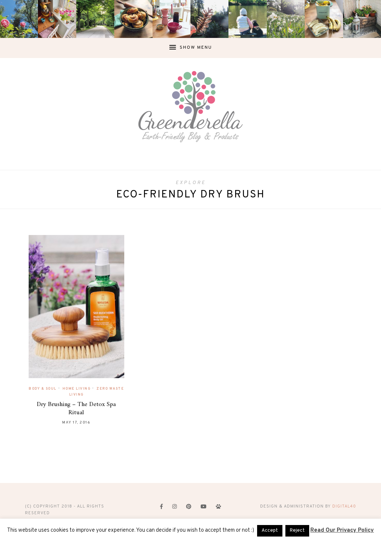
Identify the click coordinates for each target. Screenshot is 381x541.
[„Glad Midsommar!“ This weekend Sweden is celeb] (57, 19)
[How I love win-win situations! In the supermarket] (324, 19)
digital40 (344, 506)
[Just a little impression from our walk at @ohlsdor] (19, 19)
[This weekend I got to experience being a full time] (247, 19)
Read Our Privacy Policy (342, 530)
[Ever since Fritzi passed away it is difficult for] (286, 19)
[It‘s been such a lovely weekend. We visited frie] (133, 19)
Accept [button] (270, 531)
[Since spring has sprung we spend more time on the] (362, 19)
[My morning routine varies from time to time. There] (171, 19)
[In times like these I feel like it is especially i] (209, 19)
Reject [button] (297, 531)
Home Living (77, 389)
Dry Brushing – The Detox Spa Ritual (76, 408)
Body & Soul (43, 389)
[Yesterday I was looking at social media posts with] (95, 19)
